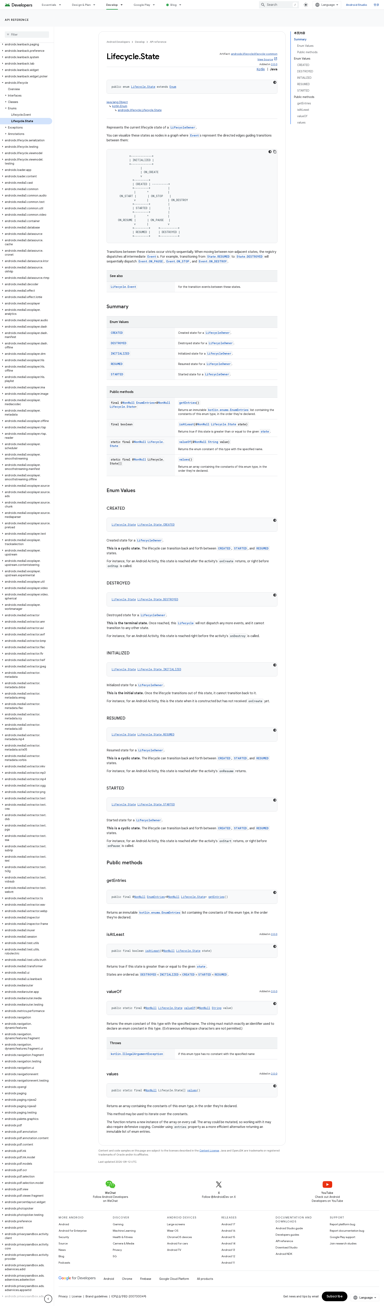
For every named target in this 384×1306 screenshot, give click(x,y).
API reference (17, 20)
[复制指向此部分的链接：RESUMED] (129, 718)
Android (64, 1224)
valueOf (185, 442)
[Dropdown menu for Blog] (182, 5)
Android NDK (284, 1254)
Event (194, 135)
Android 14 (228, 1243)
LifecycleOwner (183, 127)
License (77, 1296)
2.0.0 (274, 64)
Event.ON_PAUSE (151, 261)
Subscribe (335, 1296)
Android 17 (228, 1224)
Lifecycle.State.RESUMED (155, 734)
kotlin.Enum (119, 106)
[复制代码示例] (274, 151)
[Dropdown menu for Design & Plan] (96, 5)
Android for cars (177, 1243)
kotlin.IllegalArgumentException (137, 1054)
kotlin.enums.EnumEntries (228, 410)
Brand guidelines (96, 1296)
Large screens (176, 1224)
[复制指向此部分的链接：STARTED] (128, 788)
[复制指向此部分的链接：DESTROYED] (134, 583)
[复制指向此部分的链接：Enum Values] (139, 491)
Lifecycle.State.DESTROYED (157, 599)
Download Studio (286, 1247)
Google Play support (342, 1237)
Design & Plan (81, 5)
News (62, 1250)
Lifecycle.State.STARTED (156, 804)
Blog (173, 5)
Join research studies (343, 1243)
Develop (112, 5)
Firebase (145, 1279)
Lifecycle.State (143, 87)
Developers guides (287, 1234)
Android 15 (228, 1237)
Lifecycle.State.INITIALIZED (159, 669)
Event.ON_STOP (177, 261)
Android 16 (228, 1230)
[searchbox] (27, 34)
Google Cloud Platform (174, 1279)
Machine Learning (124, 1230)
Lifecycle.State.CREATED (156, 524)
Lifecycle (186, 623)
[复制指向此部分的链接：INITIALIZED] (134, 653)
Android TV (174, 1250)
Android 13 (228, 1250)
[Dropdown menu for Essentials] (61, 5)
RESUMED (117, 364)
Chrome (127, 1279)
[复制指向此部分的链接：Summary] (132, 307)
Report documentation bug (347, 1230)
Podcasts (64, 1262)
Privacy (117, 1250)
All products (205, 1279)
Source (63, 1243)
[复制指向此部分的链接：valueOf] (126, 992)
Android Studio (356, 5)
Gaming (118, 1224)
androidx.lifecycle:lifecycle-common (254, 54)
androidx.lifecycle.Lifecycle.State (140, 110)
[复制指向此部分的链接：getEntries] (130, 880)
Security (64, 1237)
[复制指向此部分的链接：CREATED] (129, 508)
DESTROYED (118, 343)
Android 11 (228, 1262)
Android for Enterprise (73, 1230)
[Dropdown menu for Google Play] (155, 5)
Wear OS (172, 1230)
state (265, 431)
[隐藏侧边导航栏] (48, 1299)
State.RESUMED (218, 256)
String (213, 442)
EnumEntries (145, 403)
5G (115, 1256)
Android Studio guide (289, 1228)
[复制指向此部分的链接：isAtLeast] (128, 934)
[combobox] (279, 4)
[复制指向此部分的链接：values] (122, 1074)
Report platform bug (342, 1224)
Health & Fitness (123, 1237)
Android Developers (118, 42)
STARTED (117, 374)
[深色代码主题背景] (274, 82)
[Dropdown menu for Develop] (123, 5)
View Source (265, 59)
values (184, 459)
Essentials (49, 5)
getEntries (187, 403)
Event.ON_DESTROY (213, 261)
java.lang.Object (117, 102)
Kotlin (261, 69)
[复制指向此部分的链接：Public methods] (146, 863)
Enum (173, 87)
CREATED (117, 333)
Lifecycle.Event (123, 287)
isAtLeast (186, 424)
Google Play (142, 5)
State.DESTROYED (250, 256)
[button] (26, 44)
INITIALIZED (120, 353)
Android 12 (228, 1256)
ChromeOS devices (179, 1237)
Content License (209, 1150)
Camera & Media (123, 1243)
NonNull (129, 403)
